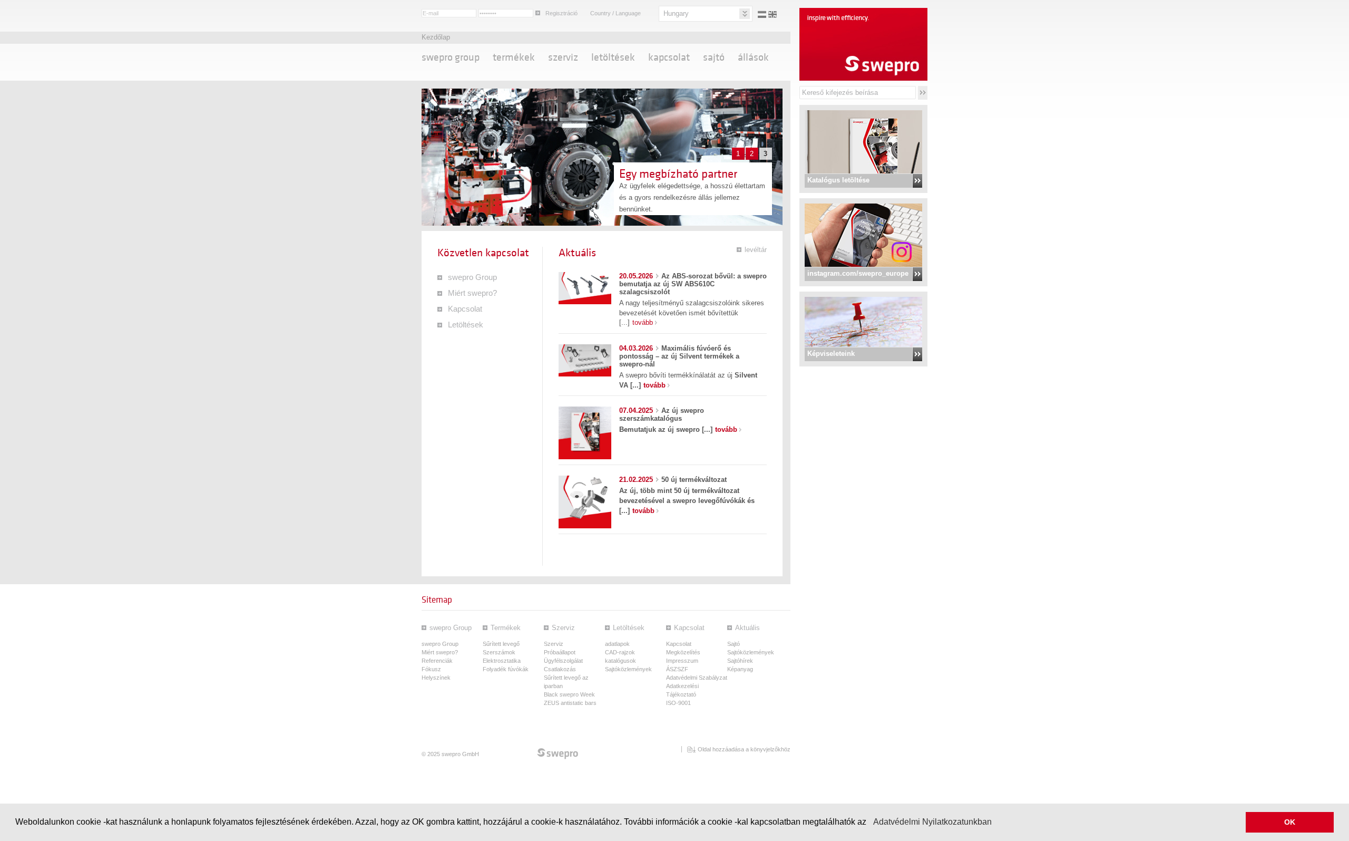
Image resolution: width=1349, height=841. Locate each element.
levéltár (756, 250)
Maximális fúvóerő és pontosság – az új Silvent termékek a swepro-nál (679, 356)
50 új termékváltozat (673, 480)
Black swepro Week (569, 694)
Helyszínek (436, 677)
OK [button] (1289, 822)
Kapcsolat (669, 57)
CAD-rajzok (620, 652)
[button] (870, 823)
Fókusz (431, 669)
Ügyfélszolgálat (563, 661)
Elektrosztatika (502, 661)
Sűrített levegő (501, 644)
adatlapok (617, 644)
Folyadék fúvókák (506, 669)
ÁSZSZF (677, 669)
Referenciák (437, 661)
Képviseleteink (831, 353)
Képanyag (740, 669)
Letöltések (613, 57)
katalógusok (620, 661)
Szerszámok (499, 652)
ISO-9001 (678, 703)
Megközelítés (683, 652)
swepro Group (451, 57)
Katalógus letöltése (838, 180)
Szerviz (563, 57)
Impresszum (682, 661)
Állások (753, 57)
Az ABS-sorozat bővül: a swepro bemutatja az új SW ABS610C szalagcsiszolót (693, 284)
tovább (642, 322)
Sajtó (714, 57)
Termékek (514, 57)
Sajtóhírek (740, 661)
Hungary (676, 13)
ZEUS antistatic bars (570, 703)
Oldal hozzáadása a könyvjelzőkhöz (744, 749)
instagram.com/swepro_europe (857, 273)
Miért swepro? (472, 293)
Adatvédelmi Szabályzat (696, 677)
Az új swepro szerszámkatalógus (661, 414)
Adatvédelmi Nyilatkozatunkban (932, 821)
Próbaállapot (559, 652)
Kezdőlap (436, 37)
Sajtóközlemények (628, 669)
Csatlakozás (560, 669)
